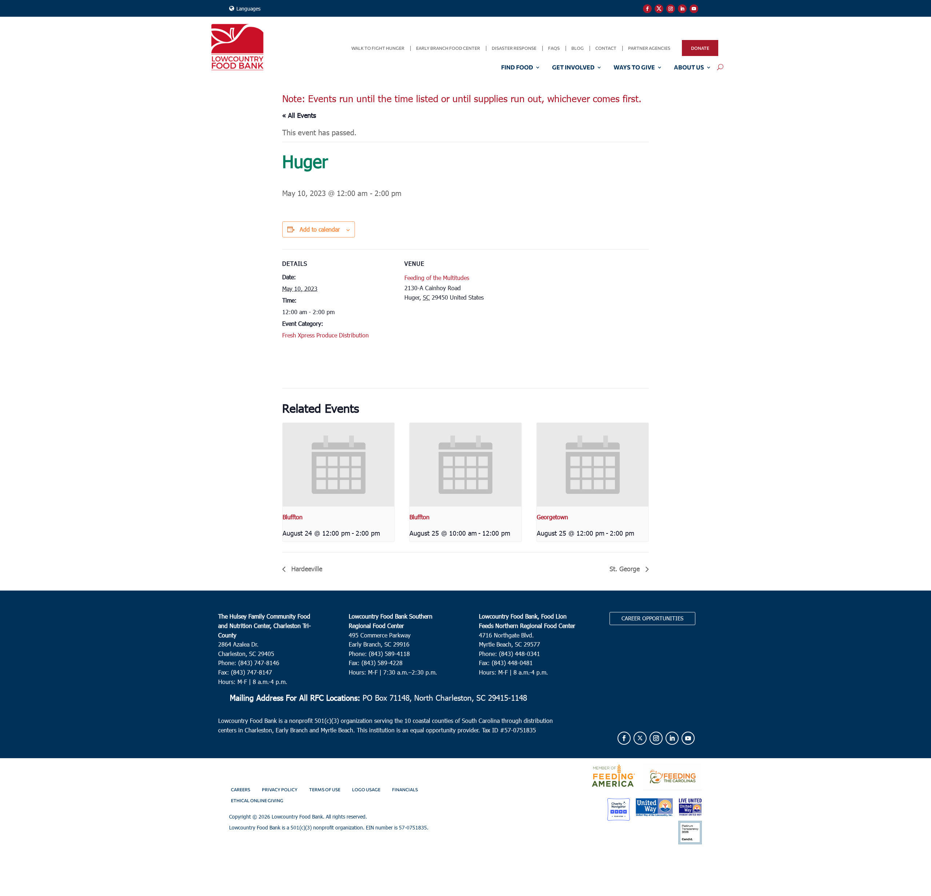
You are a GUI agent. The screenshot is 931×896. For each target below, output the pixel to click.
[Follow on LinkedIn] (682, 8)
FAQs (554, 48)
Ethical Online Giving (257, 800)
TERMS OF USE (324, 789)
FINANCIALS (405, 789)
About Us (689, 68)
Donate (700, 48)
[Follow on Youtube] (694, 8)
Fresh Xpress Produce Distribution (325, 335)
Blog (577, 48)
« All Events (299, 115)
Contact (605, 48)
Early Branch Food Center (448, 48)
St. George (626, 568)
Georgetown (552, 517)
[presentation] (338, 465)
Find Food (517, 68)
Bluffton (293, 517)
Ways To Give (634, 68)
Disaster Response (514, 48)
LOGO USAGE (366, 789)
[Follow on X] (659, 8)
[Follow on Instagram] (670, 8)
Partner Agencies (649, 48)
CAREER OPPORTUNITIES (652, 618)
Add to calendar (320, 229)
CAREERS (240, 789)
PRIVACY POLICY (279, 789)
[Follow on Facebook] (647, 8)
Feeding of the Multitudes (436, 277)
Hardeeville (305, 568)
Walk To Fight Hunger (377, 48)
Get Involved (573, 68)
